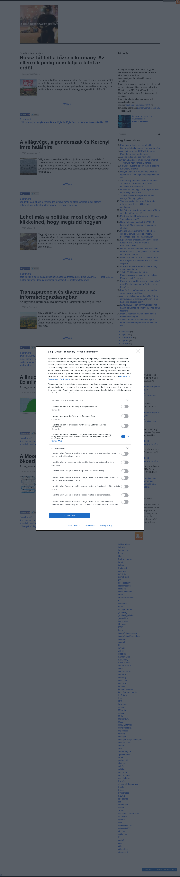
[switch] (125, 406)
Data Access (90, 525)
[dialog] (90, 438)
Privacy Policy (106, 525)
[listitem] (90, 400)
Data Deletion (74, 525)
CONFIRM (70, 516)
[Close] (138, 352)
